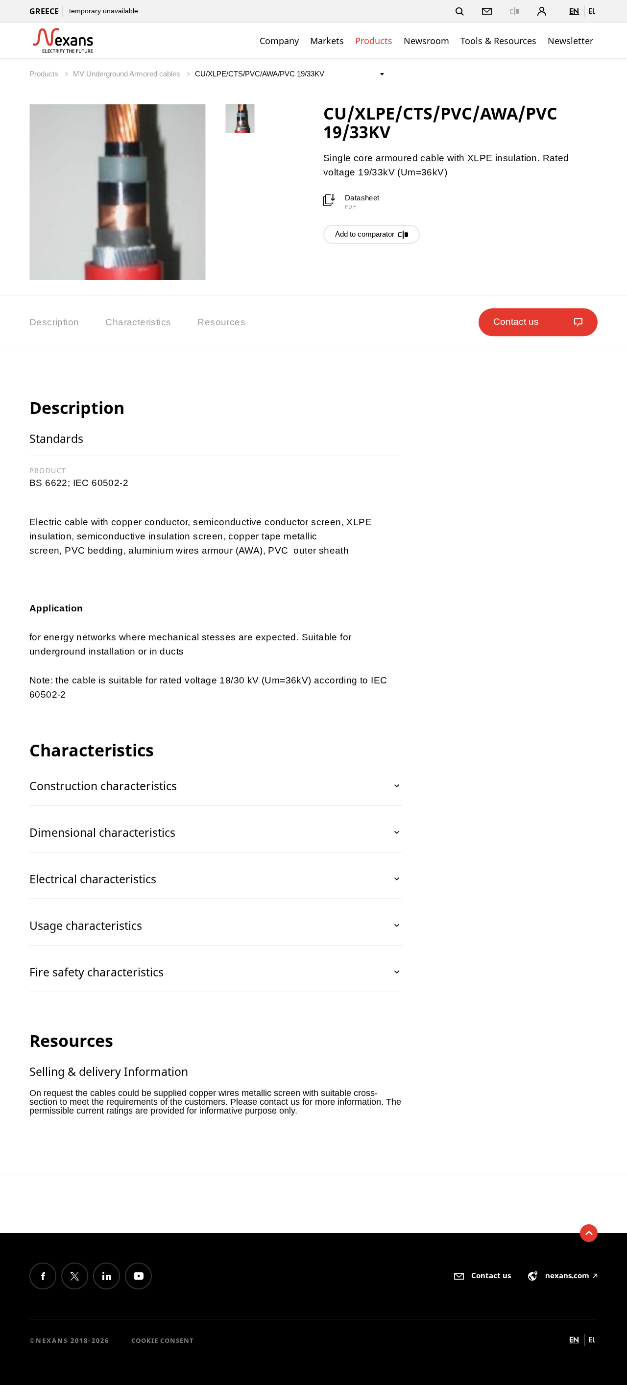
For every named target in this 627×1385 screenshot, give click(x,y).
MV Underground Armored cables (127, 74)
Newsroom (426, 40)
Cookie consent (162, 1340)
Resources (221, 322)
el (591, 11)
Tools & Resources (498, 40)
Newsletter (570, 40)
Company (279, 40)
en (574, 11)
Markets (327, 40)
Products (373, 40)
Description (54, 322)
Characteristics (138, 322)
